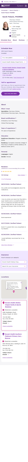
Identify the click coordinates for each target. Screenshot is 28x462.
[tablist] (14, 40)
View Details (21, 175)
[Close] (21, 282)
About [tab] (15, 40)
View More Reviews (6, 245)
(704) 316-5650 (6, 75)
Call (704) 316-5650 (10, 93)
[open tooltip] (25, 35)
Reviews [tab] (22, 40)
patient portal (16, 89)
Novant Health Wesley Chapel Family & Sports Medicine (13, 305)
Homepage (4, 10)
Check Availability (8, 326)
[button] (14, 291)
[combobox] (14, 57)
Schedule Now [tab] (6, 40)
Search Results (14, 10)
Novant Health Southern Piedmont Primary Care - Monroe (13, 336)
